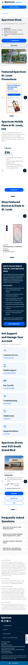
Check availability (14, 7)
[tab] (14, 625)
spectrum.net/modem (5, 572)
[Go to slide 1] (13, 196)
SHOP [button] (5, 630)
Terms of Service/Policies (7, 653)
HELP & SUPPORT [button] (10, 638)
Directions (14, 493)
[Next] (25, 97)
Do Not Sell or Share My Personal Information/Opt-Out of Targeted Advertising (13, 647)
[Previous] (2, 97)
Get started (14, 190)
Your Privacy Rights (5, 642)
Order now (19, 2)
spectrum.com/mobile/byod (17, 583)
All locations (5, 13)
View (14, 503)
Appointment (14, 498)
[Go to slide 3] (17, 257)
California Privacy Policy (6, 645)
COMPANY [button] (7, 626)
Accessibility (4, 643)
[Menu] (2, 2)
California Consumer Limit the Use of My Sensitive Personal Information (12, 650)
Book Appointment (14, 324)
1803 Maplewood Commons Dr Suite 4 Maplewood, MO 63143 (14, 479)
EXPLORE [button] (7, 634)
